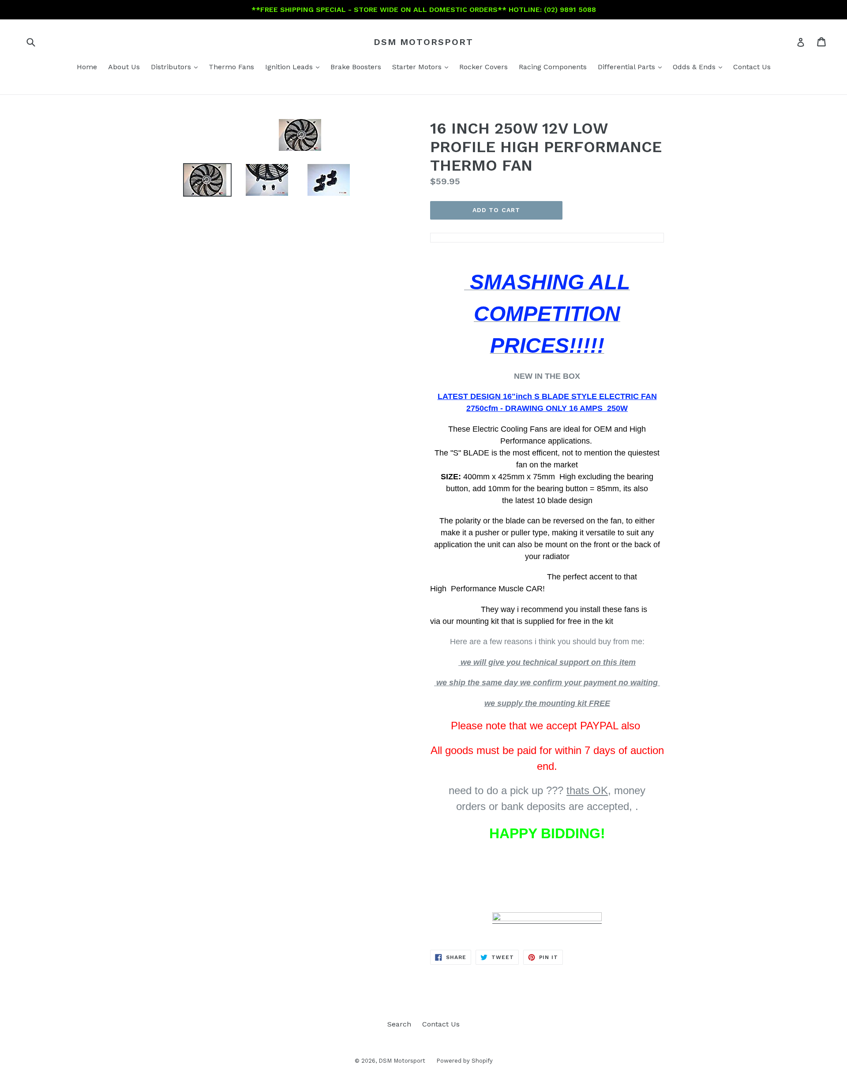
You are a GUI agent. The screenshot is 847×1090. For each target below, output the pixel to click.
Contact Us (752, 67)
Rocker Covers (483, 67)
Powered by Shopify (464, 1060)
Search (399, 1024)
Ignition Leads (294, 66)
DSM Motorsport (423, 42)
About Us (124, 67)
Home (87, 67)
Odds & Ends (700, 66)
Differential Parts (632, 66)
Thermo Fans (231, 67)
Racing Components (553, 67)
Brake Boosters (355, 67)
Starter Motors (422, 66)
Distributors (176, 66)
